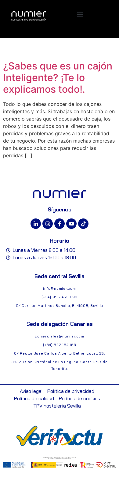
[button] (80, 14)
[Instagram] (47, 223)
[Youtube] (71, 223)
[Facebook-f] (59, 223)
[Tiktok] (83, 223)
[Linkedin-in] (36, 223)
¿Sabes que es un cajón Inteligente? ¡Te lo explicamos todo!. (57, 77)
